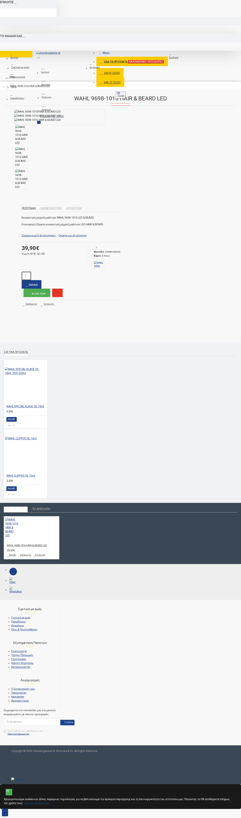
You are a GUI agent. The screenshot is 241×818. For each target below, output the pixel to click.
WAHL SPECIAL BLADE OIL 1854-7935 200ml (26, 406)
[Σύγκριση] (13, 424)
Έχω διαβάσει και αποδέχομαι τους (25, 732)
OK (7, 790)
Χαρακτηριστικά (51, 208)
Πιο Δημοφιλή (41, 508)
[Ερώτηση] (57, 293)
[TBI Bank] (18, 779)
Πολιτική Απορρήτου (36, 803)
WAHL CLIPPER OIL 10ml (20, 475)
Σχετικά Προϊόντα (16, 352)
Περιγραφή (29, 208)
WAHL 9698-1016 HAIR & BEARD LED (30, 85)
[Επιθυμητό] (9, 424)
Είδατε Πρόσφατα (15, 508)
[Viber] (13, 581)
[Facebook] (13, 571)
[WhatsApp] (13, 590)
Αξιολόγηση (74, 208)
